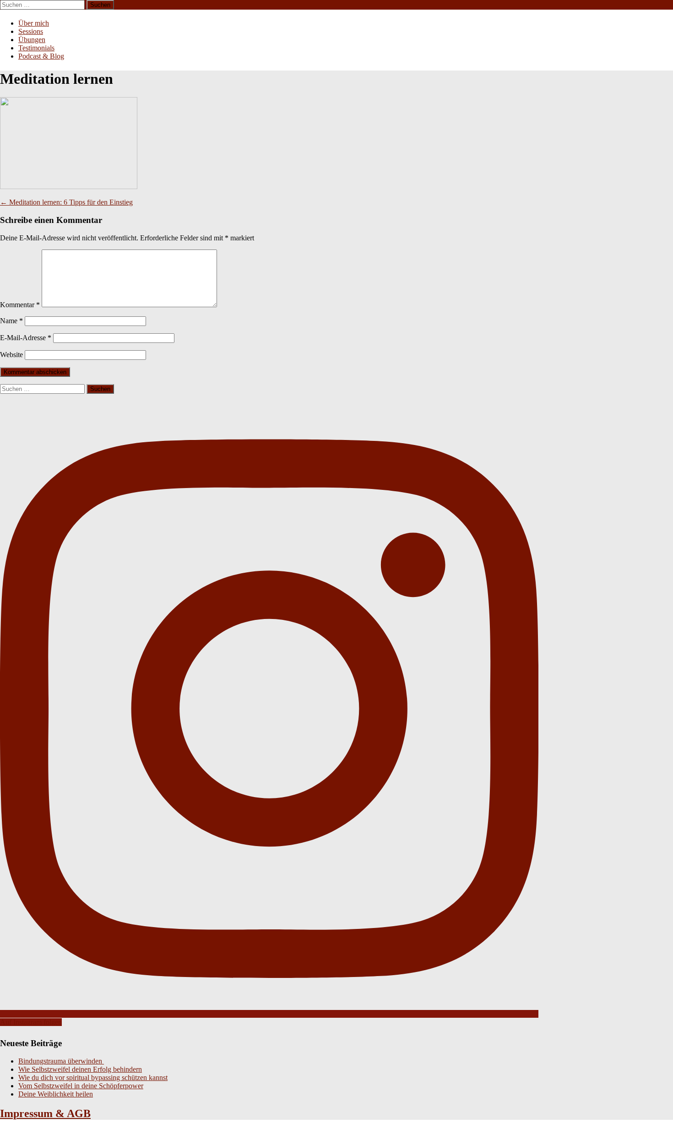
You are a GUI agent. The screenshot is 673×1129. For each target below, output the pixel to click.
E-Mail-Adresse (25, 338)
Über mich (33, 23)
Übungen (31, 39)
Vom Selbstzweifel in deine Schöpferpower (80, 1086)
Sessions (30, 31)
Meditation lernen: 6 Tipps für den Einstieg (66, 202)
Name (11, 321)
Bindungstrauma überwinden (61, 1061)
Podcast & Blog (41, 56)
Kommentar (20, 305)
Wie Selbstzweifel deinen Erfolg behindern (80, 1069)
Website (11, 354)
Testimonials (36, 48)
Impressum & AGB (45, 1113)
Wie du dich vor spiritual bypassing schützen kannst (93, 1077)
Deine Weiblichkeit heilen (55, 1094)
